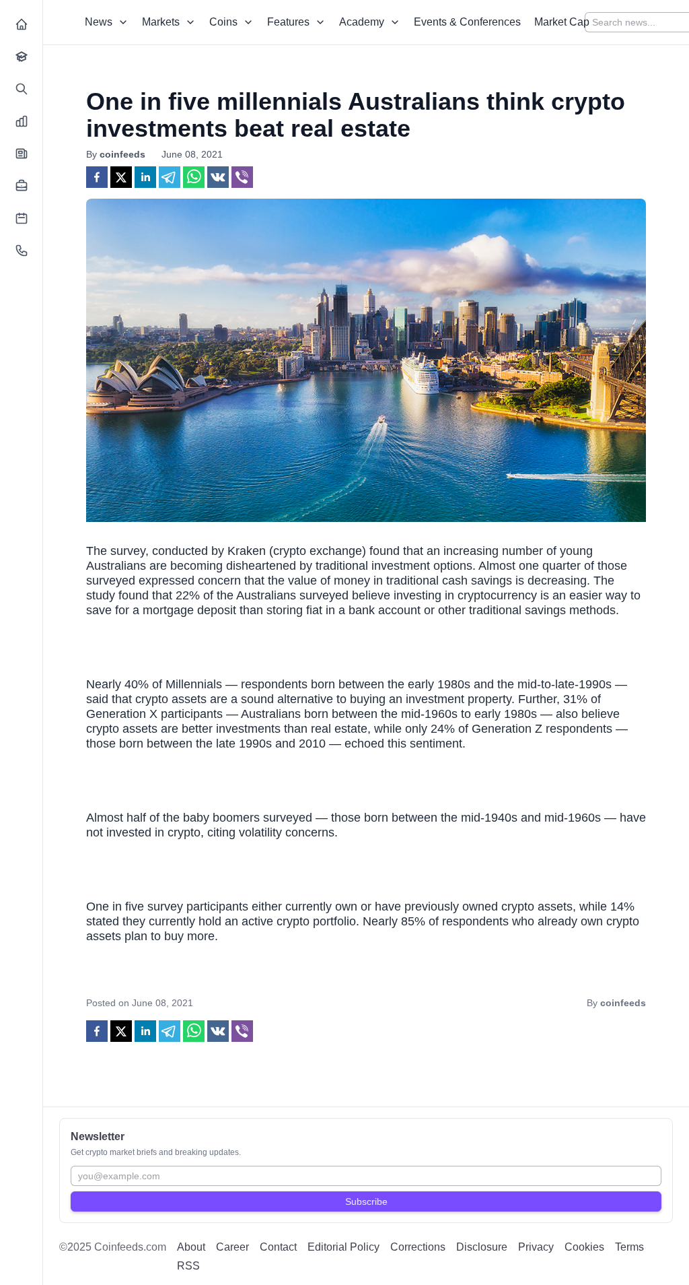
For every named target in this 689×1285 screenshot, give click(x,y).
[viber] (242, 177)
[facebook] (97, 177)
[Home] (21, 24)
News (98, 22)
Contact (278, 1247)
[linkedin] (145, 177)
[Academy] (21, 56)
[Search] (21, 88)
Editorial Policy (343, 1247)
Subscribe (366, 1201)
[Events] (21, 218)
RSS (188, 1266)
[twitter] (121, 177)
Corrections (417, 1247)
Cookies (584, 1247)
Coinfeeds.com (130, 1247)
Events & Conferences (467, 22)
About (191, 1247)
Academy (361, 22)
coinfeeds (122, 154)
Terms (629, 1247)
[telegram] (169, 177)
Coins (223, 22)
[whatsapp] (194, 177)
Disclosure (481, 1247)
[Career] (21, 185)
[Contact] (21, 250)
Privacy (536, 1247)
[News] (21, 153)
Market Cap (561, 22)
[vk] (218, 177)
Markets (161, 22)
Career (232, 1247)
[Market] (21, 121)
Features (288, 22)
